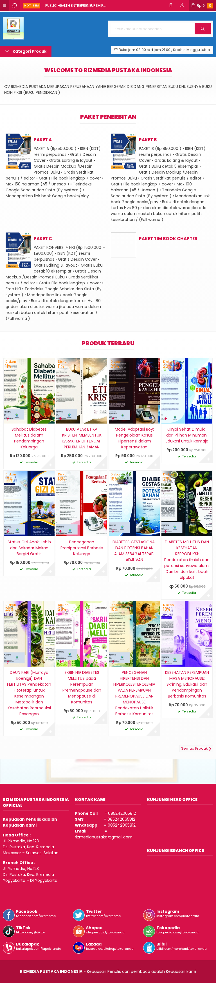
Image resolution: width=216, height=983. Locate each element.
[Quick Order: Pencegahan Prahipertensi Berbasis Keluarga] (60, 531)
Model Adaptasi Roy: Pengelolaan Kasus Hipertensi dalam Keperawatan (134, 438)
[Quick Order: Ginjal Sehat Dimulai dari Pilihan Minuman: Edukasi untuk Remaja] (165, 418)
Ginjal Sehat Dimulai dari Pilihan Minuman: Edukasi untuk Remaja (187, 435)
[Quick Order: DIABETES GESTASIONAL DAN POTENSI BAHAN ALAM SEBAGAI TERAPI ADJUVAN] (113, 531)
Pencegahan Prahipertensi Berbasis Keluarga (81, 548)
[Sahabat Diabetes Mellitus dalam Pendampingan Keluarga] (29, 390)
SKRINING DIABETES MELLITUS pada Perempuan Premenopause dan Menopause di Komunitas (81, 687)
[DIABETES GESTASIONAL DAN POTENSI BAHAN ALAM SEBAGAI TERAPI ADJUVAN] (134, 503)
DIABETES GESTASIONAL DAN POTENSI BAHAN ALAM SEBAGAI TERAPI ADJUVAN (134, 551)
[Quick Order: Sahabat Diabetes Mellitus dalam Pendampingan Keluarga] (8, 418)
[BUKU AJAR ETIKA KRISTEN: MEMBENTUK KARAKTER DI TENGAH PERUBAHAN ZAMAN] (81, 390)
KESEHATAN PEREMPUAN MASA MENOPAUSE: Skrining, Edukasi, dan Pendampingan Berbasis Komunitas (187, 684)
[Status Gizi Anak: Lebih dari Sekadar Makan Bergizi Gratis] (29, 503)
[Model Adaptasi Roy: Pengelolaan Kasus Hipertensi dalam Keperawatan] (134, 390)
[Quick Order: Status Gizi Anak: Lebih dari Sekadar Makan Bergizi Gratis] (8, 531)
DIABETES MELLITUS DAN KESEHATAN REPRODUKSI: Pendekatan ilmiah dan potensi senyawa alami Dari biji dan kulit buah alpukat (187, 559)
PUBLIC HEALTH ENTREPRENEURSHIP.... (76, 5)
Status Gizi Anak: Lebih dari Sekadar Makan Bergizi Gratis (29, 548)
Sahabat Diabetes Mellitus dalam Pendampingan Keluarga (29, 438)
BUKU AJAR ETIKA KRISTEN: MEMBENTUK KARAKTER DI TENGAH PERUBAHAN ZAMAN (82, 438)
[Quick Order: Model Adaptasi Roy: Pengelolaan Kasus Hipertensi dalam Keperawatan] (113, 418)
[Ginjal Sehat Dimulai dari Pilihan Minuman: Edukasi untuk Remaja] (186, 390)
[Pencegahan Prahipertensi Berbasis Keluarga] (81, 503)
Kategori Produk (29, 51)
